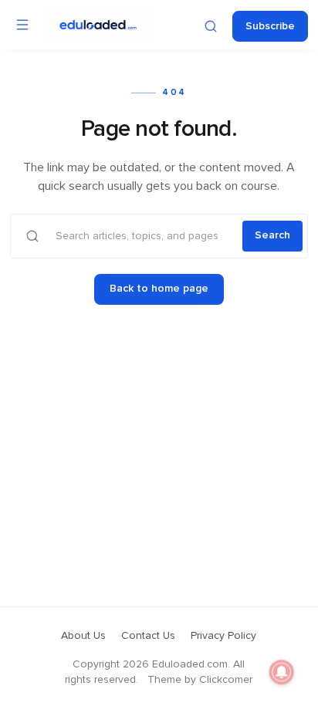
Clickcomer (225, 679)
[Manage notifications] (281, 672)
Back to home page (159, 288)
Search (272, 235)
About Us (83, 635)
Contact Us (148, 635)
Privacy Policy (223, 635)
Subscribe (270, 26)
